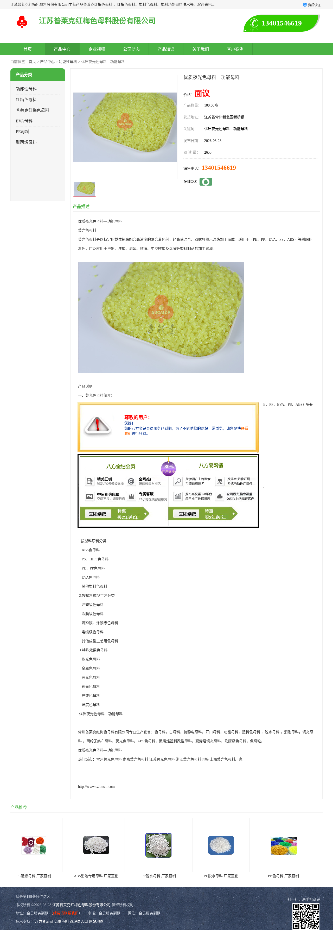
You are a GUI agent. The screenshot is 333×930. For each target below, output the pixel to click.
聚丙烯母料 (26, 142)
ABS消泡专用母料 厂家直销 (42, 876)
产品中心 (62, 49)
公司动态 (131, 49)
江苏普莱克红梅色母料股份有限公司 (81, 905)
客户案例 (235, 49)
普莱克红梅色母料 (32, 110)
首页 (27, 49)
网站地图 (96, 922)
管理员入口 (79, 922)
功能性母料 (68, 62)
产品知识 (166, 49)
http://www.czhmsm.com (96, 787)
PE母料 (22, 131)
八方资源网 (44, 922)
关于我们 (200, 49)
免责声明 (61, 922)
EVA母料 (24, 121)
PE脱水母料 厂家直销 (166, 876)
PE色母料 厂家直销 (229, 876)
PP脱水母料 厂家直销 (104, 876)
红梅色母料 (26, 99)
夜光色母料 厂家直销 (291, 876)
